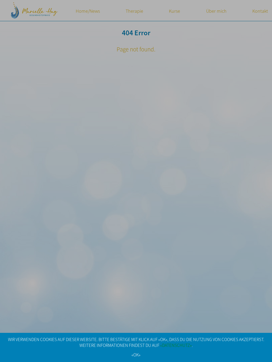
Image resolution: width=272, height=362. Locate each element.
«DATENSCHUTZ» (176, 345)
